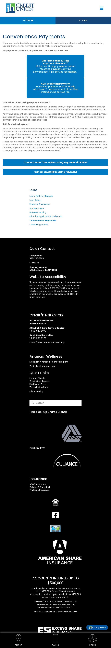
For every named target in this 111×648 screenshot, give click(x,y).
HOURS (92, 645)
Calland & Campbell (39, 487)
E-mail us (34, 262)
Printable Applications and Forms (45, 216)
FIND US (18, 645)
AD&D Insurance (37, 484)
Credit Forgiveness (38, 224)
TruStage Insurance (39, 490)
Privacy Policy (36, 391)
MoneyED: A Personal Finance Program (48, 361)
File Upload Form (37, 384)
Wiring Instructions (38, 387)
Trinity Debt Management (42, 366)
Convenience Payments (42, 220)
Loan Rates (34, 200)
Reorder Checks (37, 378)
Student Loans (36, 208)
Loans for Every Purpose (41, 196)
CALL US (55, 645)
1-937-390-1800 (57, 288)
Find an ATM (37, 448)
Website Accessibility (47, 276)
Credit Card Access (39, 381)
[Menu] (101, 8)
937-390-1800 (36, 258)
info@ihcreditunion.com (41, 291)
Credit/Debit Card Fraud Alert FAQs (47, 342)
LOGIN (83, 20)
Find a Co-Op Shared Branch (48, 412)
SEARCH (28, 20)
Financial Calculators (39, 204)
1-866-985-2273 (37, 338)
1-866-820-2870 (37, 330)
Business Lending (37, 212)
